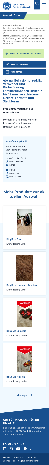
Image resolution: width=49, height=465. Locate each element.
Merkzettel (16, 72)
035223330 (14, 173)
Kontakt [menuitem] (6, 457)
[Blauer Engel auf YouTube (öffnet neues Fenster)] (18, 448)
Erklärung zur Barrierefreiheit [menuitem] (26, 461)
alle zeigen (22, 395)
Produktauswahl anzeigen (25, 53)
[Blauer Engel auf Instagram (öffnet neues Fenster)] (11, 448)
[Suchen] (37, 3)
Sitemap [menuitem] (6, 461)
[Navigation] (44, 3)
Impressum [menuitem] (31, 457)
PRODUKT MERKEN (19, 64)
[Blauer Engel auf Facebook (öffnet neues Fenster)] (25, 448)
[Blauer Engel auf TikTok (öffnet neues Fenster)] (31, 448)
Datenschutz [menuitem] (18, 457)
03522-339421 (16, 161)
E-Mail (12, 164)
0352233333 (15, 176)
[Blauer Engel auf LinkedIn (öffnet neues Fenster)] (4, 448)
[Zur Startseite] (17, 6)
